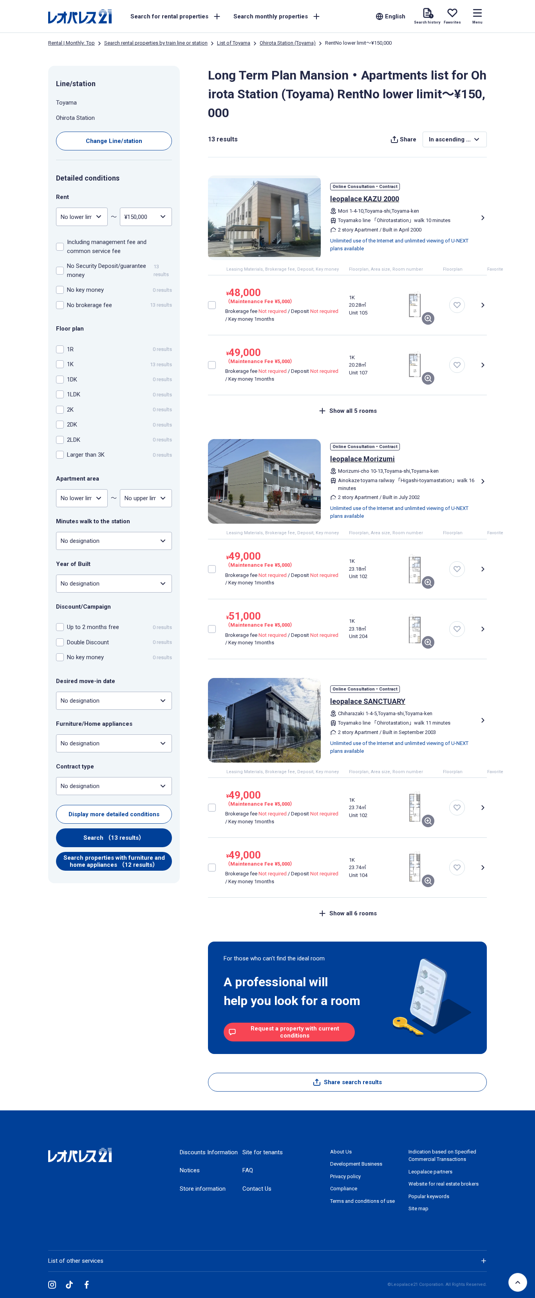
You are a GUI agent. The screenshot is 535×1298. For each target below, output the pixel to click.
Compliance (343, 1188)
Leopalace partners (430, 1172)
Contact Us (256, 1188)
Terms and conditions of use (362, 1201)
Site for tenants (262, 1152)
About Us (341, 1152)
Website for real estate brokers (443, 1184)
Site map (418, 1208)
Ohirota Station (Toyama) (288, 43)
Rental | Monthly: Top (71, 43)
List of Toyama (233, 43)
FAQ (247, 1170)
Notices (190, 1170)
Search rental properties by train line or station (156, 43)
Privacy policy (345, 1176)
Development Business (356, 1164)
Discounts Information (209, 1152)
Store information (203, 1188)
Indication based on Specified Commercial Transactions (442, 1155)
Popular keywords (428, 1196)
